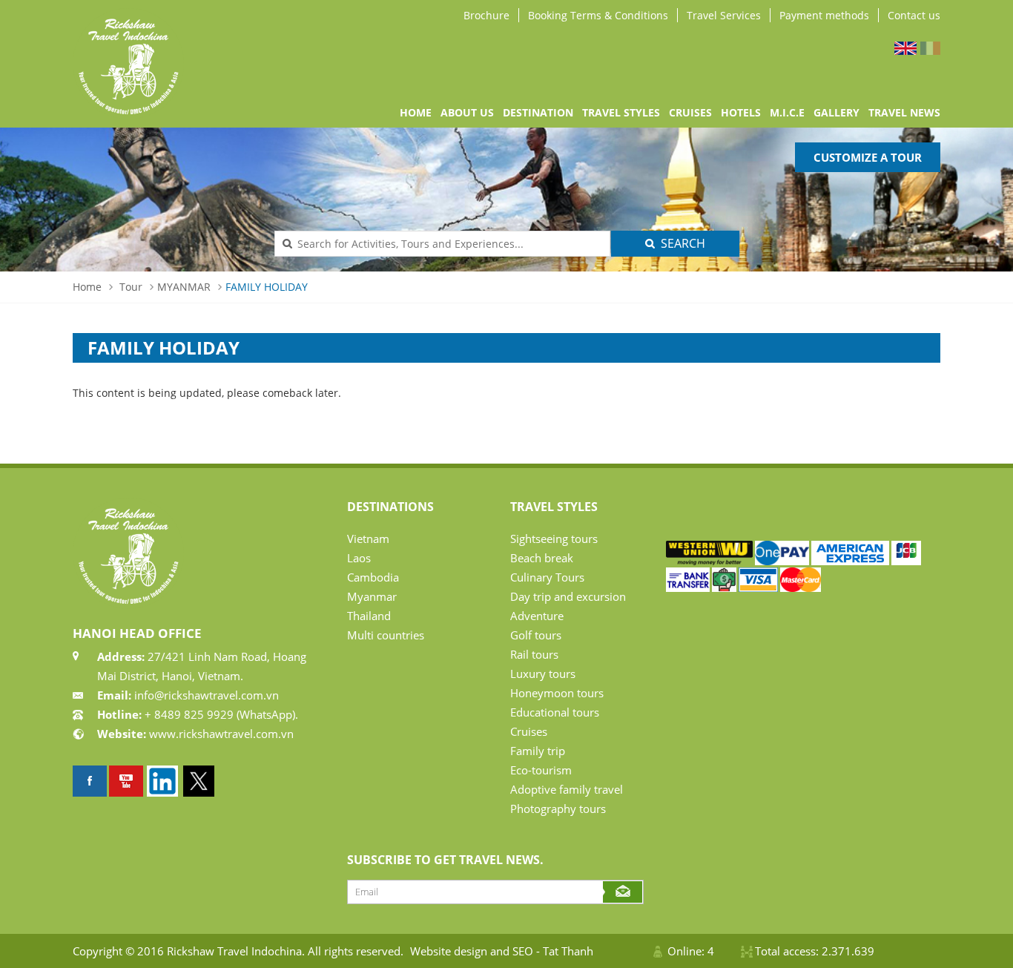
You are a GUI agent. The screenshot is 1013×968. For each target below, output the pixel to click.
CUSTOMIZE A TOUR (868, 157)
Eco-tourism (541, 770)
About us (467, 112)
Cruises (528, 731)
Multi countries (385, 635)
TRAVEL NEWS (904, 112)
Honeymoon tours (557, 692)
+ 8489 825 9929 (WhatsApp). (220, 714)
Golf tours (535, 635)
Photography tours (558, 808)
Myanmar (372, 596)
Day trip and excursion (568, 596)
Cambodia (373, 577)
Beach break (541, 557)
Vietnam (368, 538)
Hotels (741, 112)
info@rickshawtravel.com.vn (205, 695)
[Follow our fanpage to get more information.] (90, 781)
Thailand (369, 615)
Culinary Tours (547, 577)
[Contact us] (906, 561)
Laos (359, 557)
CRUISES (690, 112)
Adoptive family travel (566, 789)
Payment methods (824, 15)
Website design (448, 951)
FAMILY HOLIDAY (266, 287)
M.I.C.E (787, 112)
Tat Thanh (568, 951)
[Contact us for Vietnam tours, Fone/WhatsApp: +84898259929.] (709, 561)
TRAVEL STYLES (621, 112)
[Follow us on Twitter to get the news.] (199, 781)
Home (416, 112)
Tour (130, 287)
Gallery (836, 112)
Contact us (914, 15)
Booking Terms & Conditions (598, 15)
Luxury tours (542, 673)
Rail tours (534, 654)
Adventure (537, 615)
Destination (538, 112)
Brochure (486, 15)
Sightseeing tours (554, 538)
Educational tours (554, 712)
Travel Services (724, 15)
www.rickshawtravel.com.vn (221, 733)
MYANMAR (184, 287)
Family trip (537, 750)
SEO (522, 951)
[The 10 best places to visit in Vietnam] (126, 781)
